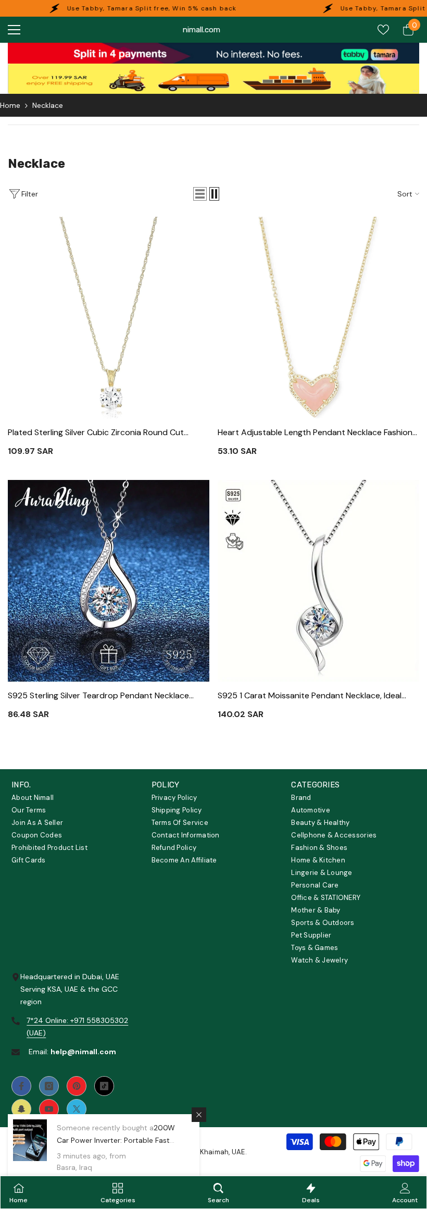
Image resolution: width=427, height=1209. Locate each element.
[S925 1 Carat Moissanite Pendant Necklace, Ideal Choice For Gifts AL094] (318, 581)
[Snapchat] (21, 1109)
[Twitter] (76, 1109)
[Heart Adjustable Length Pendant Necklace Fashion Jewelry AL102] (318, 317)
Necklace (47, 105)
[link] (213, 53)
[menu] (14, 29)
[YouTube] (49, 1109)
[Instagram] (49, 1086)
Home (10, 105)
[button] (200, 194)
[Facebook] (21, 1086)
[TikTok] (104, 1086)
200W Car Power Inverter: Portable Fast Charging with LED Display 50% (116, 1140)
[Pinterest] (76, 1086)
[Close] (199, 1114)
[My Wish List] (383, 29)
